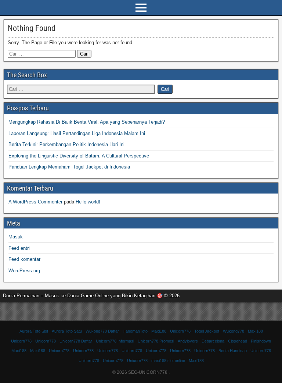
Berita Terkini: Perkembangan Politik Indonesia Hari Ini (66, 144)
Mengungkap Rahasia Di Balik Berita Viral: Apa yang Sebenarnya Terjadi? (86, 122)
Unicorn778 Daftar (75, 341)
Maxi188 (158, 331)
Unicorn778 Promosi (156, 341)
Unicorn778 (180, 331)
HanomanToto (135, 331)
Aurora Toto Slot (33, 331)
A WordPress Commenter (35, 202)
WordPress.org (24, 270)
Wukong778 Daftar (102, 331)
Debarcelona (213, 341)
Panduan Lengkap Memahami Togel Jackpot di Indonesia (69, 167)
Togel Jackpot (206, 331)
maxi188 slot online (168, 360)
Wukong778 (233, 331)
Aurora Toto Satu (67, 331)
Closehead (237, 341)
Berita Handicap (232, 350)
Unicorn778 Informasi (115, 341)
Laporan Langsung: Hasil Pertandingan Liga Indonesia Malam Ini (76, 133)
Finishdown (261, 341)
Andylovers (188, 341)
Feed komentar (24, 259)
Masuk (15, 237)
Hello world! (88, 202)
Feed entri (19, 248)
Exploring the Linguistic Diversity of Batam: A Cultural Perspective (78, 156)
